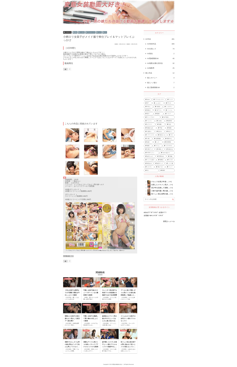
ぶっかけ (82, 32)
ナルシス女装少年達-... (159, 182)
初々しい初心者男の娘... (160, 194)
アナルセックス (91, 32)
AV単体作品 (68, 32)
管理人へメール (169, 221)
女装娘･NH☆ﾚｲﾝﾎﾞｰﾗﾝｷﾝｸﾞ (154, 215)
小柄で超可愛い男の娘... (160, 191)
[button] (173, 199)
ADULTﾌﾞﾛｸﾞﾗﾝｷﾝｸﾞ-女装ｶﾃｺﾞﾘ (155, 212)
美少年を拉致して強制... (160, 188)
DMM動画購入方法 (68, 256)
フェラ (99, 32)
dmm (75, 32)
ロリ (105, 32)
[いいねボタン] (65, 69)
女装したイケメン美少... (160, 185)
